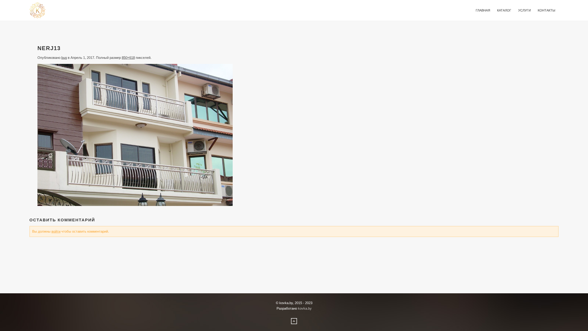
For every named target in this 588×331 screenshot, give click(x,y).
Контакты (546, 10)
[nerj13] (135, 135)
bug (64, 58)
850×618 (128, 58)
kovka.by (305, 308)
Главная (483, 10)
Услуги (524, 10)
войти (55, 231)
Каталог (504, 10)
